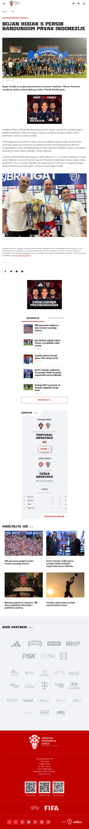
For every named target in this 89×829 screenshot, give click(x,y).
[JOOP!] (12, 700)
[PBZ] (48, 656)
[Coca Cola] (74, 673)
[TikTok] (48, 822)
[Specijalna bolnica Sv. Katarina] (28, 712)
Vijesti (4, 12)
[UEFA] (35, 808)
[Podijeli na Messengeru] (22, 271)
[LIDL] (63, 656)
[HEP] (73, 643)
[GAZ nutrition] (44, 712)
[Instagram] (22, 822)
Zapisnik (43, 449)
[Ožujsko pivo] (34, 643)
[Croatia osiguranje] (44, 673)
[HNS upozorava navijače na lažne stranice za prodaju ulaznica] (24, 543)
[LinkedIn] (41, 822)
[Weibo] (35, 822)
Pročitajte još (43, 400)
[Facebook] (9, 822)
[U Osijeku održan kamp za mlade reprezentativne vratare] (65, 584)
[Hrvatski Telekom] (44, 685)
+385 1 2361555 (45, 767)
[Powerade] (59, 685)
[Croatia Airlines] (59, 673)
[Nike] (15, 643)
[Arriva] (61, 700)
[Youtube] (28, 822)
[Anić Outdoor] (44, 700)
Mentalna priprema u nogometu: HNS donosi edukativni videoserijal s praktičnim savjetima (21, 605)
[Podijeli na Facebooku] (5, 271)
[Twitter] (15, 822)
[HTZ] (14, 673)
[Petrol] (54, 643)
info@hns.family (47, 769)
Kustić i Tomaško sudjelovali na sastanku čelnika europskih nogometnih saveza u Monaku (59, 563)
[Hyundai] (74, 685)
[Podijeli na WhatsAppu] (16, 271)
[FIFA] (52, 808)
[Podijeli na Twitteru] (11, 271)
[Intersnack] (14, 685)
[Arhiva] (84, 3)
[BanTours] (77, 700)
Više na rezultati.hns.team (54, 517)
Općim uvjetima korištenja (20, 255)
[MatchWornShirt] (61, 712)
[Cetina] (29, 685)
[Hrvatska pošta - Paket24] (29, 673)
